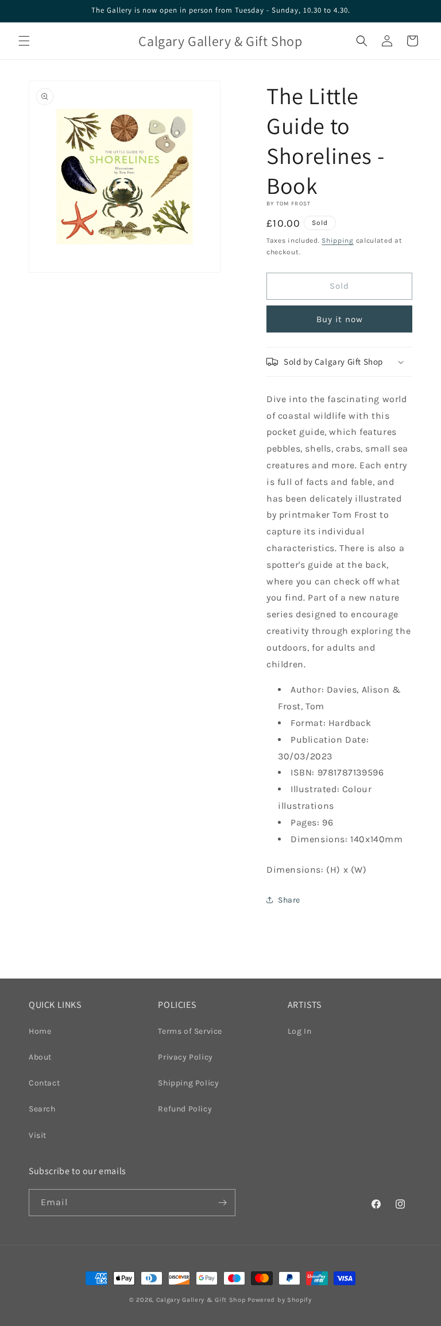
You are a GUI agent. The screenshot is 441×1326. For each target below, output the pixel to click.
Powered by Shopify (279, 1300)
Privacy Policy (185, 1057)
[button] (24, 41)
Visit (38, 1135)
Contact (44, 1083)
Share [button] (289, 900)
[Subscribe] (222, 1202)
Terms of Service (190, 1031)
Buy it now (339, 319)
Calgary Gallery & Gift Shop (201, 1300)
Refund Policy (185, 1109)
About (40, 1057)
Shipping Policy (188, 1083)
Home (40, 1031)
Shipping (338, 240)
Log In (300, 1031)
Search (42, 1109)
